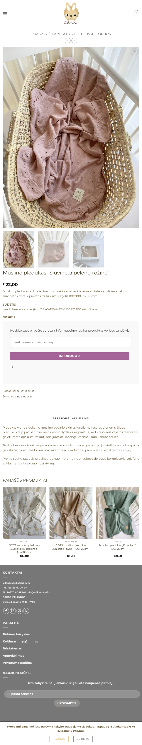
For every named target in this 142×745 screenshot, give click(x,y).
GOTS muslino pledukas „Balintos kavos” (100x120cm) (70, 547)
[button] (5, 13)
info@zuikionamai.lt (38, 592)
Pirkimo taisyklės (16, 634)
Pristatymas (12, 648)
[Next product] (67, 40)
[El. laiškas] (19, 611)
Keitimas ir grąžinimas (20, 641)
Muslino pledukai (21, 396)
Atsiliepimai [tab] (80, 418)
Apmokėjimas (13, 655)
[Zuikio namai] (71, 13)
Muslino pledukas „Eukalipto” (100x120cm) (117, 547)
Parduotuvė (64, 34)
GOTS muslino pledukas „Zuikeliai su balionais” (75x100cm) (24, 549)
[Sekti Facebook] (6, 611)
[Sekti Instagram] (13, 611)
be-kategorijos (96, 34)
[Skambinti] (26, 611)
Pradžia (39, 34)
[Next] (132, 138)
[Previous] (10, 138)
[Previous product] (74, 40)
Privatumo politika (17, 663)
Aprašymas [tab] (61, 418)
